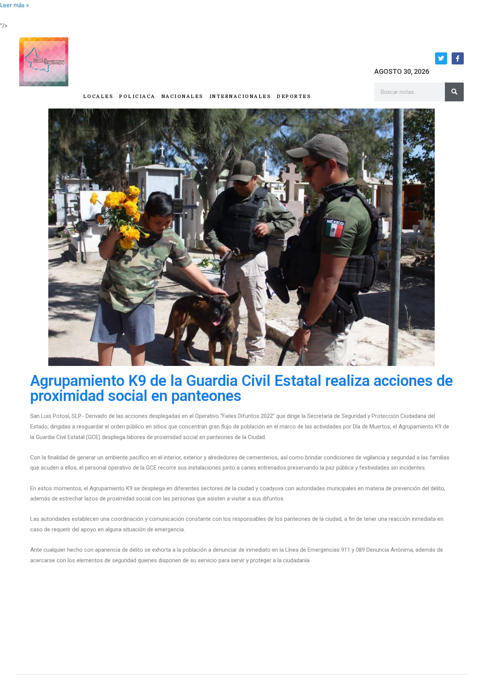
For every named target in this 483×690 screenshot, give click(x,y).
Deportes (294, 96)
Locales (98, 96)
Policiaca (137, 96)
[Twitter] (441, 58)
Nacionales (182, 96)
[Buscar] (454, 92)
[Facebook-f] (458, 58)
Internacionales (240, 96)
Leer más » (14, 5)
